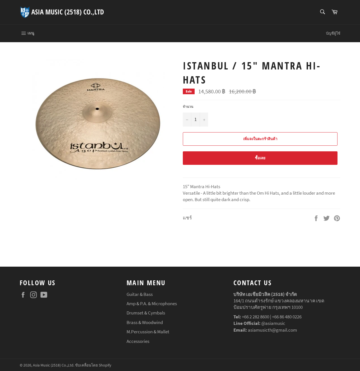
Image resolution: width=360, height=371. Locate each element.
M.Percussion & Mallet (148, 332)
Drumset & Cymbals (146, 313)
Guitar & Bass (140, 294)
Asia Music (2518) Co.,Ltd (53, 365)
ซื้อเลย (260, 158)
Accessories (138, 341)
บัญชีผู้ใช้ (333, 33)
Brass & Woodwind (145, 322)
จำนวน (188, 106)
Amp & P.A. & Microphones (152, 303)
